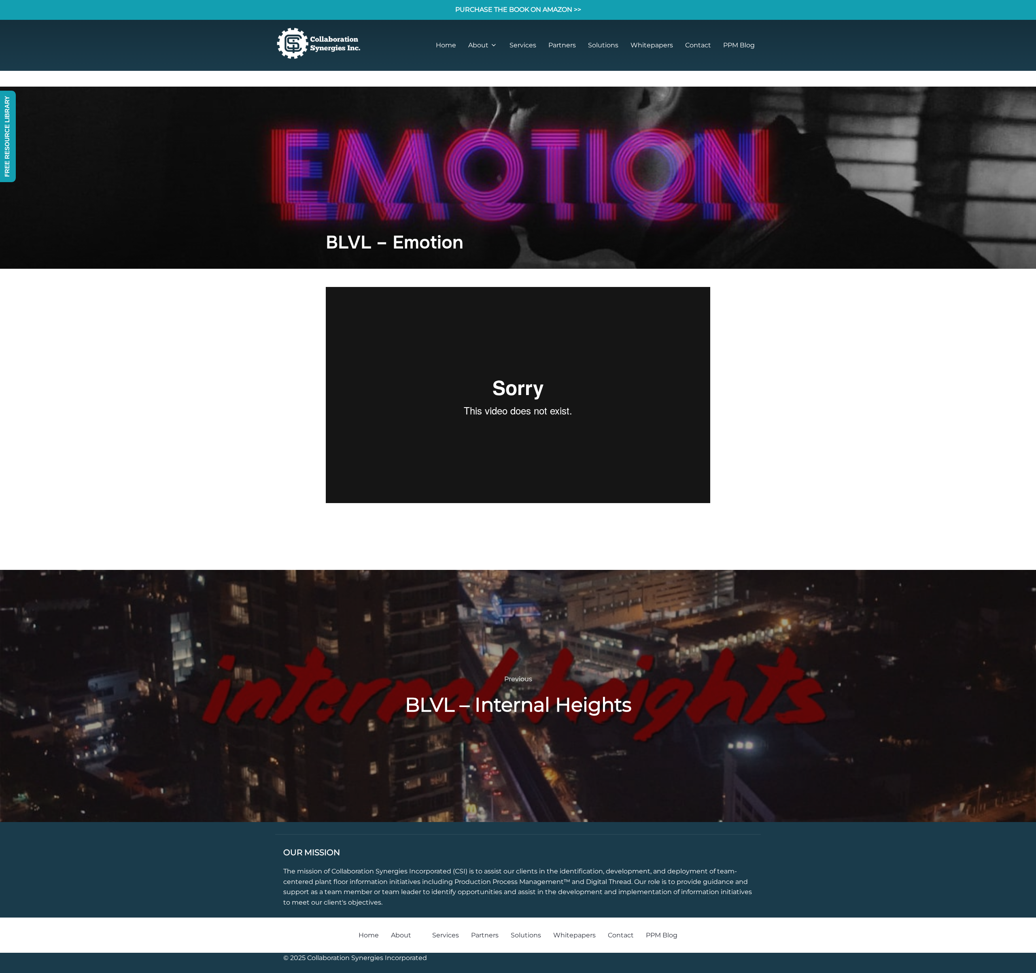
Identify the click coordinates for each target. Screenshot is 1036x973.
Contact (698, 45)
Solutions (603, 45)
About (478, 45)
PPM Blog (739, 45)
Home (446, 45)
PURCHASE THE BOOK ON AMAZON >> (518, 9)
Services (523, 45)
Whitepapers (652, 45)
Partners (562, 45)
